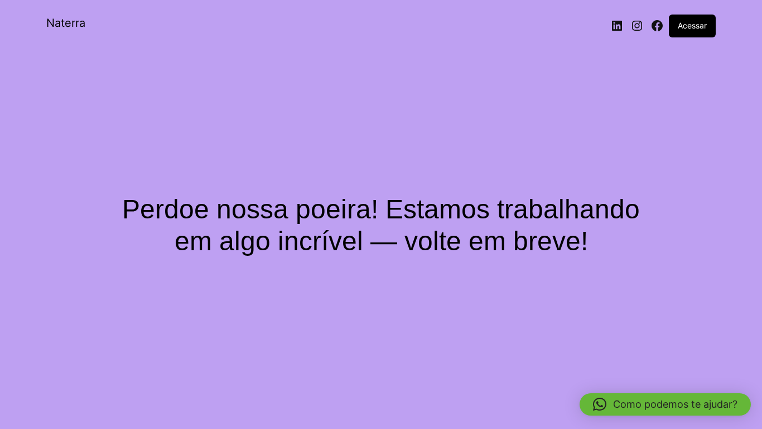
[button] (665, 404)
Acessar (692, 25)
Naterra (65, 23)
